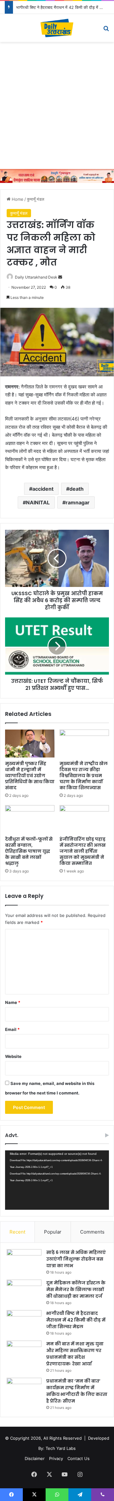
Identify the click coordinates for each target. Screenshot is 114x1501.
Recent (17, 1232)
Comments (92, 1232)
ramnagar (78, 502)
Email (12, 1029)
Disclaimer (35, 1458)
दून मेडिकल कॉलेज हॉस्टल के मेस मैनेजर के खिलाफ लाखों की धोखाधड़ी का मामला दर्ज (75, 1289)
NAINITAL (38, 502)
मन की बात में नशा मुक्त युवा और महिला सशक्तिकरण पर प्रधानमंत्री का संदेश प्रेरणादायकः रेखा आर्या (75, 1354)
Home (16, 199)
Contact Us (78, 1458)
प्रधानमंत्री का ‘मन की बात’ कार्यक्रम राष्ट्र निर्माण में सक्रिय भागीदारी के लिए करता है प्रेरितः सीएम (76, 1391)
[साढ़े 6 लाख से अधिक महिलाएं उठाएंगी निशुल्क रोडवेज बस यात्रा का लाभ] (24, 1261)
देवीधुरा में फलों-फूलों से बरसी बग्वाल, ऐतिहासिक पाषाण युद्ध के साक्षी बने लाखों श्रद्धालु (29, 851)
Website (13, 1056)
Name (12, 1002)
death (76, 489)
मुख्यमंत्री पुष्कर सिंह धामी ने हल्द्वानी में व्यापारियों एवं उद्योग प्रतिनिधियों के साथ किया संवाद (29, 775)
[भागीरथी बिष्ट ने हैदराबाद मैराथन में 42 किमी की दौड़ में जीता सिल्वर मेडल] (24, 1322)
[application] (57, 1180)
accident (43, 489)
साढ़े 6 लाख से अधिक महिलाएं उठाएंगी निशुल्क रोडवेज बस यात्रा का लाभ (76, 1259)
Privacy (56, 1458)
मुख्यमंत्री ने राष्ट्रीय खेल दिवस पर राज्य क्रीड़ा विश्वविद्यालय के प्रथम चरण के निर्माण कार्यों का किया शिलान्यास (84, 775)
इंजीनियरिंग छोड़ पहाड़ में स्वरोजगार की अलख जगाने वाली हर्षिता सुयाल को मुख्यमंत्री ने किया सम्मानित (83, 851)
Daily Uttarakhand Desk (36, 277)
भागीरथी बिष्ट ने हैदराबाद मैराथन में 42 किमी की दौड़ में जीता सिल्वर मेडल (75, 1320)
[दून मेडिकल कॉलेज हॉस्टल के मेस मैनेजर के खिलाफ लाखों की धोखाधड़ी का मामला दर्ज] (24, 1291)
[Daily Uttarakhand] (56, 27)
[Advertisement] (57, 105)
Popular (52, 1232)
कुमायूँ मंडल (35, 199)
